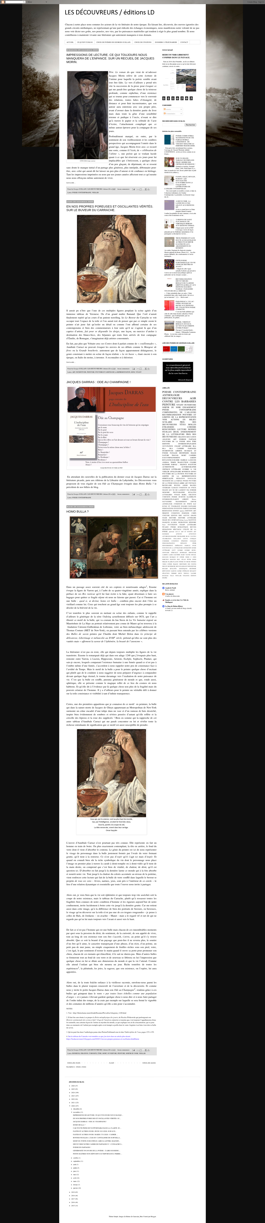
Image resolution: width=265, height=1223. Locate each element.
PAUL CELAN (181, 559)
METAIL (193, 555)
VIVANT (138, 372)
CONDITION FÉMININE (179, 541)
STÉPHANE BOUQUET (189, 571)
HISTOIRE (172, 518)
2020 (73, 1106)
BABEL (184, 495)
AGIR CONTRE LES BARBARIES (179, 399)
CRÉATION (192, 495)
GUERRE (180, 550)
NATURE (165, 455)
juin (74, 1171)
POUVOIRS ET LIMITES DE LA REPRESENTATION (112, 372)
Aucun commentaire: (123, 189)
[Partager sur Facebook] (146, 189)
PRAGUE (175, 564)
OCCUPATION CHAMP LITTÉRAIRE (182, 525)
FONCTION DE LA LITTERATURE (172, 548)
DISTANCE (183, 543)
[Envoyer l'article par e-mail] (133, 189)
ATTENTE (179, 534)
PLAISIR (170, 562)
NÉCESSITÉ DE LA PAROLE (172, 481)
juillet (75, 1168)
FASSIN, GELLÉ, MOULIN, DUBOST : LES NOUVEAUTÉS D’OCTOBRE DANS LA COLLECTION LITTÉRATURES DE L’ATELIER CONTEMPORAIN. (179, 182)
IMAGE (193, 453)
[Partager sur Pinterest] (148, 189)
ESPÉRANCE (178, 545)
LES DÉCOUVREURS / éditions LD (110, 12)
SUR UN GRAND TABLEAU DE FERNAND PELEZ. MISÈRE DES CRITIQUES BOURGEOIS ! (185, 161)
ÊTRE (100, 1053)
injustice (182, 511)
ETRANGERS (168, 427)
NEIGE (187, 557)
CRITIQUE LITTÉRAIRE (171, 469)
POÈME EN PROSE (184, 562)
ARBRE (181, 483)
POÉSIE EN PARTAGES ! (82, 1147)
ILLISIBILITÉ (191, 497)
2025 (73, 1089)
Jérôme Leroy (183, 520)
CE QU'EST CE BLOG (85, 42)
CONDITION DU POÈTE (183, 504)
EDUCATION (191, 437)
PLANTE (175, 562)
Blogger (153, 1216)
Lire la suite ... (71, 182)
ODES (194, 557)
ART (73, 372)
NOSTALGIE (192, 478)
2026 (73, 1086)
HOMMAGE (183, 552)
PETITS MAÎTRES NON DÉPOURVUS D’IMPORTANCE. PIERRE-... (97, 1154)
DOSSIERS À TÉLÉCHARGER (166, 42)
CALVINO (193, 536)
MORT (104, 1053)
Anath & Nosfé (170, 588)
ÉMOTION (188, 511)
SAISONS (173, 571)
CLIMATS (174, 488)
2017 (73, 1199)
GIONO (193, 471)
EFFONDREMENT (167, 545)
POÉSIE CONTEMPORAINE (179, 409)
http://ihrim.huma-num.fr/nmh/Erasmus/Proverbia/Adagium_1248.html (99, 1013)
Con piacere (169, 594)
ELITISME (166, 464)
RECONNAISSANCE (182, 566)
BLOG (188, 536)
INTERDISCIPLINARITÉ (170, 499)
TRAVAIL (175, 455)
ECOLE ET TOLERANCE (171, 506)
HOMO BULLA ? (77, 511)
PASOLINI (173, 559)
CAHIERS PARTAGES (186, 448)
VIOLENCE (186, 576)
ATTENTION (192, 534)
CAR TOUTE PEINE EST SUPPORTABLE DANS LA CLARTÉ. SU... (97, 1128)
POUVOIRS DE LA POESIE (173, 441)
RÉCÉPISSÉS (184, 453)
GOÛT (174, 550)
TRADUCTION (182, 462)
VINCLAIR (178, 576)
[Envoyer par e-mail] (138, 189)
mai (74, 1174)
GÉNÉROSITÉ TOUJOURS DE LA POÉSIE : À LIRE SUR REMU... (96, 1150)
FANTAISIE (192, 506)
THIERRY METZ (176, 573)
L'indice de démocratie (172, 596)
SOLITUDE (192, 464)
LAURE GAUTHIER (174, 555)
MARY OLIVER (185, 555)
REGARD (165, 569)
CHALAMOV (177, 539)
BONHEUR (76, 1053)
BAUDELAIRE (167, 485)
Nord (163, 525)
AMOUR (193, 502)
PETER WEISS (191, 559)
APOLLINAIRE (175, 471)
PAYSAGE (173, 453)
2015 (73, 1205)
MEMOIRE (166, 492)
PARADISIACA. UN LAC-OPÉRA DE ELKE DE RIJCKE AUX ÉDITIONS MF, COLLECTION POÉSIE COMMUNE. (185, 305)
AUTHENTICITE (168, 467)
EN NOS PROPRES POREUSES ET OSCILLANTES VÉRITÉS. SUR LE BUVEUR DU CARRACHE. (109, 208)
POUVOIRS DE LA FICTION (173, 474)
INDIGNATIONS (167, 508)
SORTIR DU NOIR (132, 1053)
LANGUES (192, 460)
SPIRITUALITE (167, 478)
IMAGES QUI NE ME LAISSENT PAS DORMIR (179, 490)
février (75, 1185)
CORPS (193, 513)
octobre (76, 1158)
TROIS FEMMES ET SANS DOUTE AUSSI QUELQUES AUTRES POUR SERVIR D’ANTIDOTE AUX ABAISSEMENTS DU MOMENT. (186, 243)
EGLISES (184, 506)
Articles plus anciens (149, 1063)
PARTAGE (192, 439)
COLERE (193, 462)
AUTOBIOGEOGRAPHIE (169, 536)
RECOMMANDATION (171, 414)
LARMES (165, 555)
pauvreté (171, 532)
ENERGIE (182, 439)
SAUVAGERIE (167, 502)
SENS (133, 372)
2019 (73, 1192)
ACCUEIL (70, 42)
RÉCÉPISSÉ (193, 569)
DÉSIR (194, 543)
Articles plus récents (73, 1063)
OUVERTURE (112, 1053)
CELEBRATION (166, 539)
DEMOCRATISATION (168, 543)
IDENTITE (166, 444)
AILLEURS (166, 439)
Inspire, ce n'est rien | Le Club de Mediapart (177, 601)
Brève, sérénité (170, 590)
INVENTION (178, 508)
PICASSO (165, 527)
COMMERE (165, 541)
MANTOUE (192, 520)
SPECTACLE (177, 529)
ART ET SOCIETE (187, 532)
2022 (73, 1099)
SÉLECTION (165, 573)
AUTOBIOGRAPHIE (188, 467)
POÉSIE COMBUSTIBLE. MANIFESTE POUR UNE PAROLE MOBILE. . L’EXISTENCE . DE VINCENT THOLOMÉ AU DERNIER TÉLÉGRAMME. (185, 141)
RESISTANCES (167, 511)
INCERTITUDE (81, 372)
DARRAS (184, 460)
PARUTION (165, 559)
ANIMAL (165, 462)
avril (75, 1178)
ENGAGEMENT (189, 407)
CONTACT (184, 42)
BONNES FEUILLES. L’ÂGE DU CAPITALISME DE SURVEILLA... (97, 1137)
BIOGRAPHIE (181, 536)
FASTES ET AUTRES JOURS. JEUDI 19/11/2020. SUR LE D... (94, 1131)
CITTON (185, 539)
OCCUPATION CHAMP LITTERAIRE (176, 446)
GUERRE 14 (187, 469)
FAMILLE (187, 545)
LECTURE (181, 429)
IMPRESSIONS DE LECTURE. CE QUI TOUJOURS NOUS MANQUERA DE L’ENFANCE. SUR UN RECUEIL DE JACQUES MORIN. (110, 58)
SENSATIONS (167, 529)
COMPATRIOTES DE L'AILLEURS (179, 412)
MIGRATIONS (183, 522)
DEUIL (176, 431)
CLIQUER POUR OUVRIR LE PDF (111, 468)
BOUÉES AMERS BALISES (185, 485)
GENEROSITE (187, 548)
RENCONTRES (168, 429)
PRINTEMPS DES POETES (187, 564)
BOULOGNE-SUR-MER (170, 460)
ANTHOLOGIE (167, 504)
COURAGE (193, 541)
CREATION (84, 1053)
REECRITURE (192, 566)
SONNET (176, 511)
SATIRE (179, 571)
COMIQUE (193, 539)
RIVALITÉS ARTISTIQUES (178, 569)
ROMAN (176, 483)
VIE (194, 469)
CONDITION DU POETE (187, 488)
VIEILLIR (95, 192)
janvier (75, 1188)
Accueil (111, 1063)
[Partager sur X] (143, 189)
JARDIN (193, 457)
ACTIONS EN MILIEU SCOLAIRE (179, 420)
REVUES (193, 527)
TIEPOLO (186, 573)
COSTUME (166, 515)
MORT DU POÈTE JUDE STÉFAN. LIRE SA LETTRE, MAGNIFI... (96, 1141)
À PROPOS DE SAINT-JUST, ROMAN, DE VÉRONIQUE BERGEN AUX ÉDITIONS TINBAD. (185, 222)
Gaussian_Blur (138, 1216)
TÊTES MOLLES (188, 424)
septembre (76, 1161)
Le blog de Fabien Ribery (174, 606)
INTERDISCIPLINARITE (187, 444)
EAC (194, 504)
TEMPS (173, 462)
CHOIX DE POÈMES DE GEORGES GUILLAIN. (113, 42)
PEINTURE (91, 372)
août (74, 1164)
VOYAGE (177, 495)
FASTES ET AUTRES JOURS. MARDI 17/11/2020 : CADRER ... (95, 1134)
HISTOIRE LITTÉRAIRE (187, 518)
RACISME (193, 508)
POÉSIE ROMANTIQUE (179, 527)
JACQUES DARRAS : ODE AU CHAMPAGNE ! (98, 382)
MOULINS (165, 557)
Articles (168, 109)
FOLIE (194, 545)
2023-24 (177, 532)
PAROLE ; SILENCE (179, 464)
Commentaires (170, 113)
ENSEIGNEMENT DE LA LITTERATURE (179, 433)
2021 (73, 1102)
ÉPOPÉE (164, 578)
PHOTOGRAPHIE (179, 492)
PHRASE (164, 562)
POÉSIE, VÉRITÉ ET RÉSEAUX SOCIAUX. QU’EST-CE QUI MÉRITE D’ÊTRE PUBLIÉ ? (185, 325)
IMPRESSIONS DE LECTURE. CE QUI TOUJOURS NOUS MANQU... (98, 1115)
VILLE (172, 576)
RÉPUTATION (166, 571)
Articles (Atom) (81, 1067)
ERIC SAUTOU (184, 515)
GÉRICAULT (174, 552)
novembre (76, 1112)
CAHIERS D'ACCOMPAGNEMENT (179, 456)
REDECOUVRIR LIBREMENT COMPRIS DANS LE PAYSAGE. (176, 56)
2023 (73, 1096)
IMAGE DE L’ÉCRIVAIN (170, 520)
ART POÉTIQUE (190, 483)
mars (75, 1181)
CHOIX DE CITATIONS (142, 42)
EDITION (174, 515)
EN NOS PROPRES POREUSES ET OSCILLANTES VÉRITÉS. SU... (97, 1118)
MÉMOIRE (192, 522)
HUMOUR (182, 497)
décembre (76, 1109)
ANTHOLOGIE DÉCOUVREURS (172, 396)
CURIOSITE (93, 1053)
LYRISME (191, 427)
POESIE (185, 481)
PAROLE (186, 508)
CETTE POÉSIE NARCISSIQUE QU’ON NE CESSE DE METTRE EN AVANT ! (185, 263)
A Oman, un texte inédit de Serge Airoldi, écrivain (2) (178, 609)
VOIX (164, 419)
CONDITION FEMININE (180, 513)
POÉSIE (170, 564)
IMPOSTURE (192, 552)
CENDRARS (166, 488)
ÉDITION (193, 576)
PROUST (164, 566)
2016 (73, 1202)
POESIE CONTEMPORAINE (81, 192)
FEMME (174, 497)
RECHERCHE (171, 566)
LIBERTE (178, 451)
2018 (73, 1195)
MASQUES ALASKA (169, 522)
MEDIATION (180, 478)
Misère (194, 499)
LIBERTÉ (185, 499)
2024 (73, 1092)
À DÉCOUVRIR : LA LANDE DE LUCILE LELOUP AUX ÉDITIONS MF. (185, 204)
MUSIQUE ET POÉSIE (177, 557)
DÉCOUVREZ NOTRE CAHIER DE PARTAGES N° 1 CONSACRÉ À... (98, 1144)
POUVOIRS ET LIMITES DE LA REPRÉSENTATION (179, 475)
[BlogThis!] (140, 189)
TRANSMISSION (181, 502)
